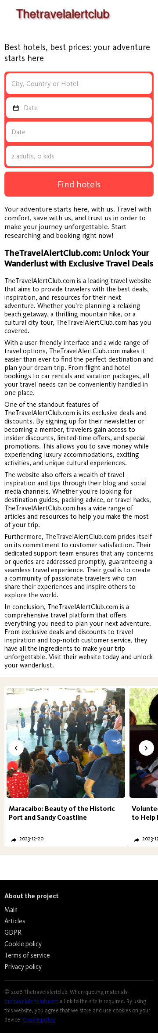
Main (11, 910)
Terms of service (27, 955)
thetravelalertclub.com (31, 1001)
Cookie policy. (39, 1019)
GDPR (13, 932)
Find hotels (79, 184)
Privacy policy (23, 967)
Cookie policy (23, 944)
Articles (14, 921)
